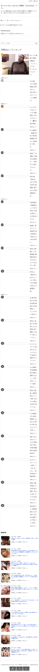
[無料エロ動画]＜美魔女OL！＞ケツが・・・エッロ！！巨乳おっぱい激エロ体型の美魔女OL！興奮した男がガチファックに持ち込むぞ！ (24, 589)
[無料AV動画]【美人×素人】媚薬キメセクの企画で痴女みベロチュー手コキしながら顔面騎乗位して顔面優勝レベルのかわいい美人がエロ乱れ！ (24, 552)
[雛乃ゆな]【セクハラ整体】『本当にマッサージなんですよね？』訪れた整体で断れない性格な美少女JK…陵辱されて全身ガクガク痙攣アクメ (24, 564)
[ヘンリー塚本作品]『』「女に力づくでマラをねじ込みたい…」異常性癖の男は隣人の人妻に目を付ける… (24, 600)
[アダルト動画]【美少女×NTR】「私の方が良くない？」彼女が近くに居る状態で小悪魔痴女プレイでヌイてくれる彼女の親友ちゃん (24, 577)
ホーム (3, 20)
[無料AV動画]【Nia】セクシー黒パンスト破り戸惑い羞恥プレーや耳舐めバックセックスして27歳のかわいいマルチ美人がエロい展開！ (24, 626)
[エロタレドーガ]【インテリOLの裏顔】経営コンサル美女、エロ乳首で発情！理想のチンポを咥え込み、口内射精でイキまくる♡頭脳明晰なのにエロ (24, 651)
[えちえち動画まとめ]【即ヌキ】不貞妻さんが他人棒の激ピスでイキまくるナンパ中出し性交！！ (24, 613)
